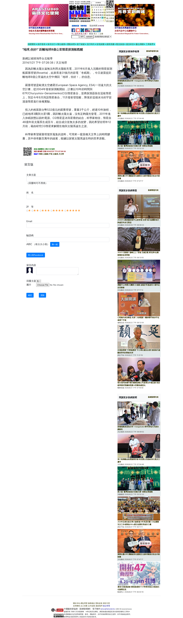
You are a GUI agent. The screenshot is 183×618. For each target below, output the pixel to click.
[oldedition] (97, 30)
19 (98, 15)
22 (105, 15)
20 (100, 15)
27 (94, 7)
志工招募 (84, 606)
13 (100, 12)
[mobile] (88, 30)
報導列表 (152, 51)
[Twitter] (82, 30)
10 (94, 12)
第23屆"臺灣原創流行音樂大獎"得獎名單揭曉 (135, 146)
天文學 (61, 154)
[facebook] (73, 30)
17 (94, 15)
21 (102, 15)
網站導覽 (84, 603)
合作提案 (91, 606)
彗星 (41, 154)
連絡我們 (98, 606)
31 (102, 7)
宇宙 (50, 154)
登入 (95, 34)
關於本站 (76, 603)
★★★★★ (73, 210)
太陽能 (45, 154)
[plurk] (78, 30)
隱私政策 (98, 603)
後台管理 (106, 606)
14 (102, 12)
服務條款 (91, 603)
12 (98, 12)
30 (100, 7)
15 (105, 12)
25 (96, 18)
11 (96, 12)
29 (98, 7)
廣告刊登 (106, 603)
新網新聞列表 (153, 397)
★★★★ (58, 210)
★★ (36, 210)
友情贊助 (76, 606)
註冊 (101, 34)
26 (98, 18)
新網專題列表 (153, 190)
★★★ (45, 210)
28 (96, 7)
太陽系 (55, 154)
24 (94, 18)
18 (96, 15)
